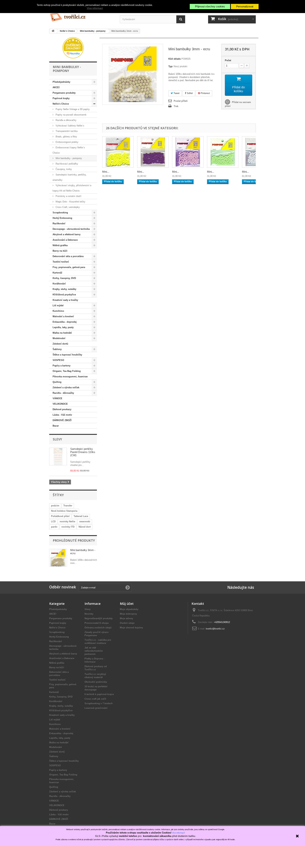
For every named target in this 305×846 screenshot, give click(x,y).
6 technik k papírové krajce (99, 694)
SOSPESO (58, 360)
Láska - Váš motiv (62, 414)
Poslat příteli (181, 101)
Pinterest (205, 93)
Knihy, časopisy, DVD (64, 278)
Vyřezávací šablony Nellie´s (69, 125)
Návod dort (85, 526)
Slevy (57, 439)
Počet (228, 60)
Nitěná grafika (60, 245)
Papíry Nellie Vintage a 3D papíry (72, 109)
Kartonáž (57, 272)
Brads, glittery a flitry (66, 136)
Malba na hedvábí (62, 332)
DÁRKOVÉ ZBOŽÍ (62, 420)
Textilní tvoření (61, 261)
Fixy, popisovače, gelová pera (69, 267)
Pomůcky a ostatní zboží (68, 196)
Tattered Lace (81, 516)
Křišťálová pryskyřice (64, 294)
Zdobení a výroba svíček (66, 387)
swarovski (84, 521)
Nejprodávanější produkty (99, 618)
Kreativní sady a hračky (65, 300)
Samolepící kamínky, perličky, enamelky (69, 177)
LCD (53, 521)
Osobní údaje (127, 623)
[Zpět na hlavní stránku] (53, 31)
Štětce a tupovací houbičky (67, 354)
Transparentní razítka (66, 131)
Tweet (176, 93)
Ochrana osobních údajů (98, 627)
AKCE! (56, 87)
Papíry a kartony (61, 365)
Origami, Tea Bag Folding (67, 371)
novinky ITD (67, 526)
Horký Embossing (62, 218)
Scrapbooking (60, 212)
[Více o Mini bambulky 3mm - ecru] (58, 558)
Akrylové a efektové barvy (66, 234)
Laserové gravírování (96, 708)
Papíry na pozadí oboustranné (70, 114)
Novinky (89, 614)
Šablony (57, 349)
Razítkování (59, 223)
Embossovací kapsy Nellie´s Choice (69, 150)
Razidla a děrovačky (65, 120)
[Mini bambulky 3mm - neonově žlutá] (118, 152)
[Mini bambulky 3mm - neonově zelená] (222, 152)
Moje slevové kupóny (131, 627)
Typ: (170, 66)
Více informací (95, 8)
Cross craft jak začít (95, 699)
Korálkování (59, 283)
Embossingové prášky (66, 142)
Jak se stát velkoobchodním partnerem (94, 650)
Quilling (57, 382)
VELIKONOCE (60, 404)
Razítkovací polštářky (66, 163)
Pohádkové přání (60, 516)
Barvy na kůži (60, 250)
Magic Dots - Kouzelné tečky (70, 201)
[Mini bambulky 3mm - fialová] (153, 152)
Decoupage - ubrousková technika (71, 229)
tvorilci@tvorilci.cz (215, 628)
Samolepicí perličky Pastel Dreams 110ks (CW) (82, 452)
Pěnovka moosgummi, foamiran (70, 376)
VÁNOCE (57, 398)
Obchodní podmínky (96, 682)
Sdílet (189, 93)
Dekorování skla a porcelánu (68, 256)
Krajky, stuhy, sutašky (64, 289)
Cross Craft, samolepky (67, 207)
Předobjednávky (61, 82)
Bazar (56, 425)
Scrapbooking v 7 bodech (99, 703)
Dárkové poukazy (62, 409)
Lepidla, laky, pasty (63, 327)
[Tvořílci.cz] (82, 15)
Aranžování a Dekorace (65, 240)
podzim (55, 505)
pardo (54, 526)
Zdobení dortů (60, 343)
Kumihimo (58, 311)
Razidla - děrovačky (63, 393)
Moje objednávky (129, 609)
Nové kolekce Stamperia (64, 511)
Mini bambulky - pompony (68, 158)
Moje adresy (126, 618)
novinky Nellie (67, 521)
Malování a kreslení (63, 316)
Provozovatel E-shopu (97, 623)
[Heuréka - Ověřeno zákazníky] (73, 47)
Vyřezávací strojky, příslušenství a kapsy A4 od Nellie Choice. (72, 188)
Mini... (105, 171)
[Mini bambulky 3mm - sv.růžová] (188, 152)
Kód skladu (174, 58)
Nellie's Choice (61, 103)
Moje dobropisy (128, 614)
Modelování (59, 338)
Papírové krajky (61, 98)
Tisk (176, 106)
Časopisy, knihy (63, 169)
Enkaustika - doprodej (65, 322)
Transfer (67, 505)
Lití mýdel (58, 305)
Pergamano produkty (64, 93)
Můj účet (127, 603)
